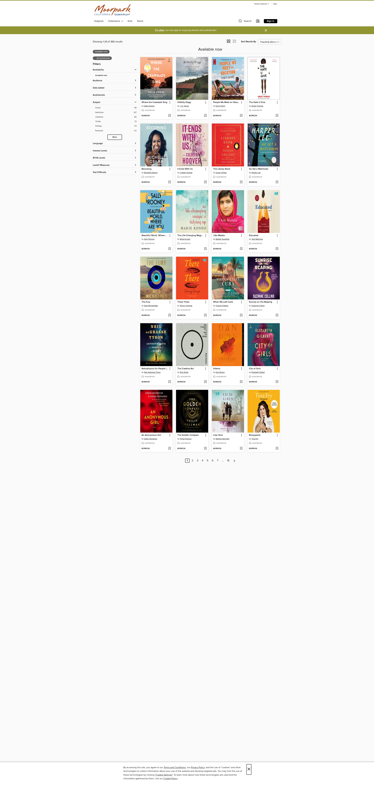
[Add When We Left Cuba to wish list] (241, 315)
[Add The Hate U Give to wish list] (277, 116)
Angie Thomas (257, 106)
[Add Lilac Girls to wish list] (241, 449)
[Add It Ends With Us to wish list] (205, 182)
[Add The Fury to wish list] (169, 315)
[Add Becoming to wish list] (169, 182)
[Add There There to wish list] (205, 315)
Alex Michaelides (151, 306)
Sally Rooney (149, 239)
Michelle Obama (150, 173)
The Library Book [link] (221, 169)
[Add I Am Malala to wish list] (241, 249)
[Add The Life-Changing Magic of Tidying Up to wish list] (205, 249)
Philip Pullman (186, 439)
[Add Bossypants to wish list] (277, 449)
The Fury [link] (146, 302)
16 (228, 460)
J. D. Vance (184, 106)
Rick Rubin (184, 372)
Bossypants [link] (254, 435)
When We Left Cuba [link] (223, 302)
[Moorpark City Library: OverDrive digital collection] (112, 10)
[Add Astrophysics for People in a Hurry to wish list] (169, 382)
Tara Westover (257, 239)
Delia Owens (149, 106)
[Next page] (234, 460)
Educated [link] (253, 235)
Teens (140, 21)
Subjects (99, 21)
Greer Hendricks (150, 439)
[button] (261, 4)
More (114, 137)
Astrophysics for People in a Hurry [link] (155, 368)
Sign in (270, 21)
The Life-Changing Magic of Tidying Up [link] (190, 235)
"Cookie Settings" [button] (164, 774)
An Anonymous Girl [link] (151, 435)
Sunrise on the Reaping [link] (260, 302)
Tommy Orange (186, 306)
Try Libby (159, 30)
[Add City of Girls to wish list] (277, 382)
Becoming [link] (146, 169)
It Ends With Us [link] (185, 169)
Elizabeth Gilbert (258, 372)
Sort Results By (248, 41)
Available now (101, 75)
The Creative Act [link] (185, 368)
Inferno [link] (216, 368)
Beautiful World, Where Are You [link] (155, 235)
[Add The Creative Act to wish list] (205, 382)
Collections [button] (114, 21)
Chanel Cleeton (222, 306)
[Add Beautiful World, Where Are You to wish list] (169, 249)
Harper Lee (255, 173)
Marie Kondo (185, 239)
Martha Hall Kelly (223, 439)
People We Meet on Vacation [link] (226, 102)
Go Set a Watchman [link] (258, 169)
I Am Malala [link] (219, 235)
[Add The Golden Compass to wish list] (205, 449)
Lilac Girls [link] (218, 435)
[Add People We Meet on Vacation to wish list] (241, 116)
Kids (130, 21)
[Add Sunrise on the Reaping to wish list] (277, 315)
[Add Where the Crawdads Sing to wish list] (169, 116)
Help (275, 4)
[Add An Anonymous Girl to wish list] (169, 449)
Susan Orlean (221, 173)
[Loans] (258, 22)
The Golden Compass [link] (188, 435)
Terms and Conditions (175, 767)
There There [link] (183, 302)
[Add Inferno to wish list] (241, 382)
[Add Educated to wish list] (277, 249)
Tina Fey (254, 439)
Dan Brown (220, 372)
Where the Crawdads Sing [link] (154, 102)
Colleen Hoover (186, 173)
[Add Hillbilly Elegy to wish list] (205, 116)
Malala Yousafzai (222, 239)
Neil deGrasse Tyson (152, 372)
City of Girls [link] (255, 368)
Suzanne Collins (258, 306)
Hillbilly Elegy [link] (184, 102)
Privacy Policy (198, 767)
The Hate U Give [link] (257, 102)
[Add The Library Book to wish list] (241, 182)
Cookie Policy (170, 778)
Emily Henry (220, 106)
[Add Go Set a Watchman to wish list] (277, 182)
